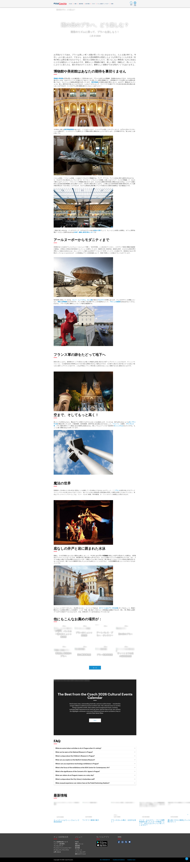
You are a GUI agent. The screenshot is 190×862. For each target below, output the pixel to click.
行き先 (70, 3)
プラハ (117, 490)
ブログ (93, 3)
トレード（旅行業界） (60, 843)
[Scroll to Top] (186, 858)
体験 (75, 3)
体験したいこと (79, 843)
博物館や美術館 (58, 78)
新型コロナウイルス (80, 854)
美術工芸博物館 (62, 301)
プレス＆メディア (58, 845)
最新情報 (81, 3)
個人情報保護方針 (105, 859)
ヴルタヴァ (101, 300)
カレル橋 (89, 300)
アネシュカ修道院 (115, 301)
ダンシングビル (118, 426)
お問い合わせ (57, 852)
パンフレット (78, 850)
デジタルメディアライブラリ (61, 850)
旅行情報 (87, 3)
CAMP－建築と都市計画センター (84, 232)
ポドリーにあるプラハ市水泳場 (108, 608)
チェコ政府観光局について (61, 841)
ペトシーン (115, 424)
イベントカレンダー (80, 852)
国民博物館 (94, 82)
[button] (131, 3)
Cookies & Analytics (119, 859)
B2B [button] (112, 3)
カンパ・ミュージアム (79, 300)
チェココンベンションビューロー (62, 847)
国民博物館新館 (69, 129)
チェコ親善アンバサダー (103, 3)
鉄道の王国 (97, 230)
